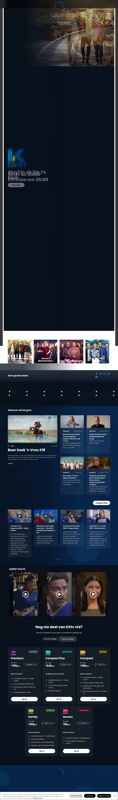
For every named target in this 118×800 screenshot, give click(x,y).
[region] (59, 796)
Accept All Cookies (104, 796)
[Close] (115, 796)
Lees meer (16, 185)
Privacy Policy (37, 798)
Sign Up (24, 699)
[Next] (107, 594)
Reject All (90, 796)
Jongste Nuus (101, 503)
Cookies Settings (75, 796)
